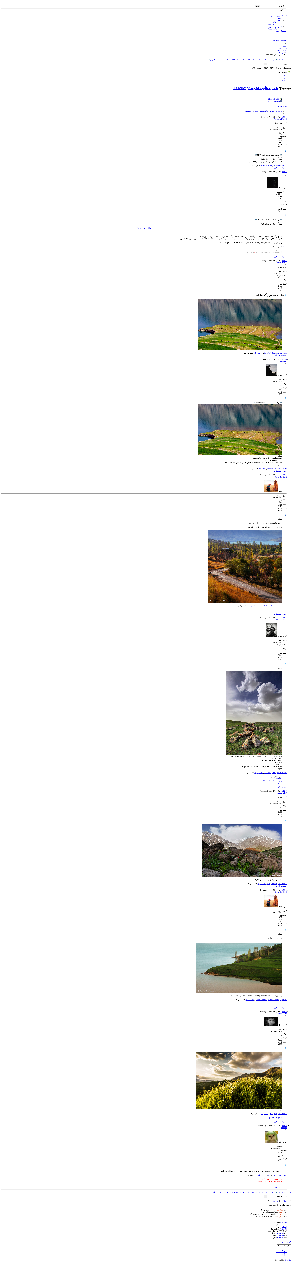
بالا (285, 1256)
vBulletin (287, 1260)
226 (242, 60)
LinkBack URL (274, 99)
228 (236, 60)
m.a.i (285, 247)
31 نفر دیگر (253, 606)
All (285, 78)
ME (271, 1114)
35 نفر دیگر (261, 884)
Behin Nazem (277, 353)
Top (285, 76)
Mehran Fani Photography (272, 781)
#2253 (284, 261)
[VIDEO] (283, 1229)
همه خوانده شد (271, 24)
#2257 (284, 791)
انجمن (284, 46)
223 (252, 60)
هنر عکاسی (282, 48)
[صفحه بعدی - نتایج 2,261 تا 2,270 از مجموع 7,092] (216, 60)
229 (233, 60)
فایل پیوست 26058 (144, 228)
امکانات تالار (277, 22)
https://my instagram (274, 1118)
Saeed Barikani (266, 165)
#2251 (284, 117)
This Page (283, 80)
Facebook (278, 779)
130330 (282, 72)
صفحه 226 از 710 (284, 60)
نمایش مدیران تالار (270, 29)
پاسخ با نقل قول (280, 168)
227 (239, 60)
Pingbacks (280, 1235)
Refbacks (280, 1238)
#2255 (284, 475)
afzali (285, 353)
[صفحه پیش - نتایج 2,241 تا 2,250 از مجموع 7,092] (270, 60)
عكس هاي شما (281, 53)
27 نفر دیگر (249, 1000)
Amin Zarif (275, 606)
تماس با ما (283, 1250)
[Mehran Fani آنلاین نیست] (271, 636)
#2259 (284, 1012)
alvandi (274, 884)
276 (223, 60)
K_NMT (267, 353)
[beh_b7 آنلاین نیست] (272, 188)
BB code (283, 1222)
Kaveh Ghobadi (261, 1000)
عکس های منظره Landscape (255, 88)
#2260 (284, 1126)
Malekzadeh (271, 469)
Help (285, 3)
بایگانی (284, 1254)
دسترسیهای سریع (275, 27)
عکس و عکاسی (281, 50)
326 (220, 60)
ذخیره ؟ (281, 10)
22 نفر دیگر (264, 1114)
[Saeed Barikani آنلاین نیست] (271, 491)
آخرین (212, 60)
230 (230, 60)
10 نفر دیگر (258, 353)
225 (246, 60)
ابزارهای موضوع (282, 106)
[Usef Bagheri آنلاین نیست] (271, 1025)
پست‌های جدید (281, 31)
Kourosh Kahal (264, 606)
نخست (273, 60)
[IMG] (284, 1227)
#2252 (284, 172)
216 (258, 60)
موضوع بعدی (274, 1201)
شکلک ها (283, 1225)
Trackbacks (280, 1233)
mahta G (262, 469)
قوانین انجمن (286, 1242)
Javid (274, 773)
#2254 (284, 359)
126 (265, 60)
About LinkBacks (273, 101)
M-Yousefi (277, 165)
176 (262, 60)
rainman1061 (282, 1175)
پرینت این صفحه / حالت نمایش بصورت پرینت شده (263, 111)
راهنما (280, 18)
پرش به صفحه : (280, 64)
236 (227, 60)
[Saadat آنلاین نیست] (271, 1142)
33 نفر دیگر (258, 773)
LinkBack (284, 94)
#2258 (284, 890)
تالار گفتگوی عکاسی (279, 16)
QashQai (283, 606)
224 (249, 60)
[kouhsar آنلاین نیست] (271, 375)
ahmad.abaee (282, 469)
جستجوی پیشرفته (280, 40)
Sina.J (284, 165)
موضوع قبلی (285, 1201)
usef (268, 884)
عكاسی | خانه (281, 1252)
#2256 (284, 618)
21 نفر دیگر (262, 1175)
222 (255, 60)
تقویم (280, 20)
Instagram (278, 783)
